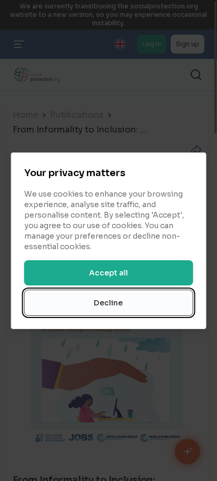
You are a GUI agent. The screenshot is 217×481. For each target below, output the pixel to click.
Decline (108, 303)
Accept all (108, 273)
